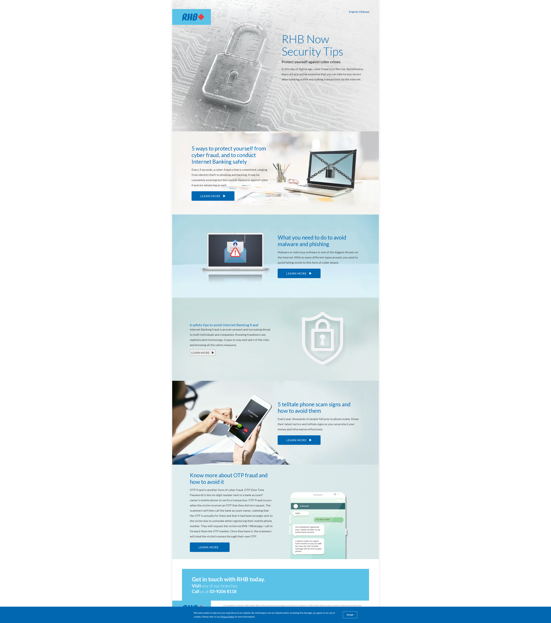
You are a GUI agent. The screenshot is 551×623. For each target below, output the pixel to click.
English (353, 11)
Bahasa (364, 11)
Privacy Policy (227, 616)
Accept (350, 615)
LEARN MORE (211, 196)
